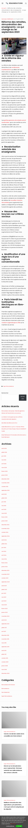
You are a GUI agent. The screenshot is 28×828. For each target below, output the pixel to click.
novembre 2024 (5, 528)
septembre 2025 (5, 490)
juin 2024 (4, 547)
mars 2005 (4, 669)
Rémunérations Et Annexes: (8, 684)
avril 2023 (4, 601)
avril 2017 (4, 631)
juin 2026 (4, 456)
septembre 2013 (5, 646)
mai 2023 (4, 597)
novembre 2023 (5, 574)
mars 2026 (4, 467)
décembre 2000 (5, 673)
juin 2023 (4, 593)
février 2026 (4, 471)
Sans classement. (6, 692)
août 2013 (4, 650)
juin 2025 (4, 501)
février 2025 (4, 517)
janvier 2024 (5, 566)
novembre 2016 (5, 639)
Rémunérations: (5, 688)
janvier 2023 (5, 612)
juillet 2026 (4, 452)
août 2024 (4, 540)
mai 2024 (4, 551)
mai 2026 (4, 459)
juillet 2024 (4, 543)
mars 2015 (4, 642)
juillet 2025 (4, 498)
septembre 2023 (6, 581)
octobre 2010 (5, 658)
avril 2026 (4, 463)
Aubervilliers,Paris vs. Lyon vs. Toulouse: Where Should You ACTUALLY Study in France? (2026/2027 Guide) (14, 429)
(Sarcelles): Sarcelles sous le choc (9, 422)
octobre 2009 (5, 662)
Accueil (4, 8)
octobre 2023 (5, 578)
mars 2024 (4, 559)
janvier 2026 (4, 475)
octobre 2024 (5, 532)
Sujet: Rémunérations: (8, 386)
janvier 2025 (4, 520)
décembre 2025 (5, 479)
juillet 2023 (4, 589)
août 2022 (4, 620)
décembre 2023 (5, 570)
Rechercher (5, 393)
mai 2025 (4, 505)
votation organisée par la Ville (11, 322)
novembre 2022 (5, 616)
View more (13, 823)
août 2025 (4, 494)
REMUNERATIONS (16, 3)
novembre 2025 (5, 482)
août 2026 (4, 448)
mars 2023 (4, 604)
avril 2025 (4, 509)
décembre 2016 (5, 635)
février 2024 (4, 562)
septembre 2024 (6, 536)
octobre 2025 (5, 486)
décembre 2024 (5, 524)
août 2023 (4, 585)
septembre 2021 (5, 623)
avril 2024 (4, 555)
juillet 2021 (4, 627)
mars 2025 (4, 513)
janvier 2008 (5, 665)
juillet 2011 (4, 654)
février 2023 (4, 608)
